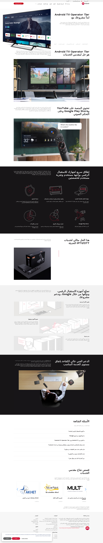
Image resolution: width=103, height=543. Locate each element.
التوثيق (37, 529)
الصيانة (37, 532)
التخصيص (55, 525)
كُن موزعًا (86, 1)
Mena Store (55, 537)
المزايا (55, 44)
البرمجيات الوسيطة (60, 3)
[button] (17, 489)
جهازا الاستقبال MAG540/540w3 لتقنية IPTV (50, 519)
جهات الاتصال (45, 3)
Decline (7, 538)
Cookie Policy (66, 527)
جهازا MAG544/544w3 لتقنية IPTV (51, 524)
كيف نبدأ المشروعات (70, 44)
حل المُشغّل (55, 527)
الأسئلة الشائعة (85, 44)
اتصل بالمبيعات (18, 3)
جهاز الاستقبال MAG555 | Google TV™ (51, 518)
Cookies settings (25, 538)
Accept (16, 538)
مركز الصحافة (35, 519)
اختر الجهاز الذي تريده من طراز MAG (51, 529)
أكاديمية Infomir (35, 522)
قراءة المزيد (84, 501)
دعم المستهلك (35, 530)
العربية (67, 1)
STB (65, 3)
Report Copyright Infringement (74, 527)
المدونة (37, 518)
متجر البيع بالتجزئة (76, 1)
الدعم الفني (78, 44)
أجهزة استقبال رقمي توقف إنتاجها (51, 528)
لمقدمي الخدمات (61, 44)
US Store (55, 536)
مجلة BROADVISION (34, 521)
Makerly (36, 524)
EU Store (55, 535)
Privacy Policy (61, 527)
